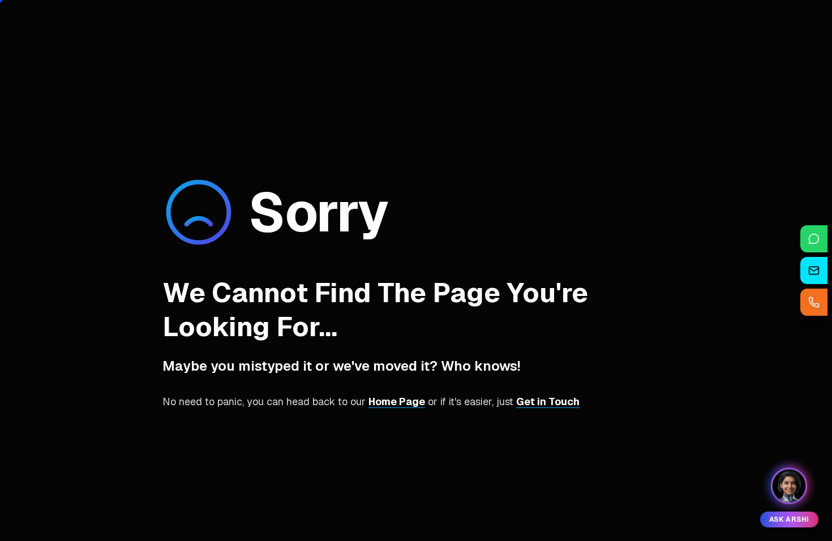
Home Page (396, 401)
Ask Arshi (789, 519)
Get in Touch (548, 401)
